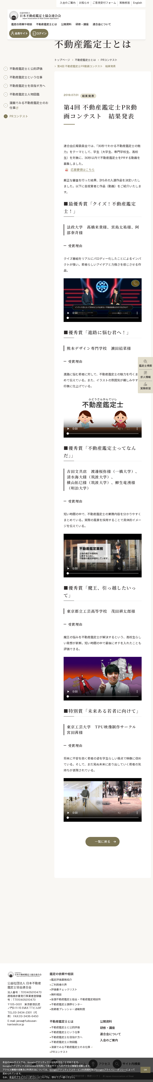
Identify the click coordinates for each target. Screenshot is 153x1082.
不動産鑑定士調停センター (66, 1004)
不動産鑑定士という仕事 (26, 77)
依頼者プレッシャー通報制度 (68, 1009)
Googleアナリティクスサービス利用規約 (70, 1069)
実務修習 (124, 2)
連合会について (102, 24)
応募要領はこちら (83, 170)
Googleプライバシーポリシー (111, 1069)
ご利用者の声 (59, 984)
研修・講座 (82, 24)
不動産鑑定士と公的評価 (26, 68)
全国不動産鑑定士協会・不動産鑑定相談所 (76, 999)
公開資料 (66, 24)
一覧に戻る (102, 841)
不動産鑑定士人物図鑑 (24, 94)
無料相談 (56, 994)
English (137, 2)
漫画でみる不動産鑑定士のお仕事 (29, 105)
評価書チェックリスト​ (64, 989)
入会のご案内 (68, 2)
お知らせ (84, 2)
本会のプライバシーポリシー (23, 1077)
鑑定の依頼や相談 (21, 24)
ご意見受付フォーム (104, 2)
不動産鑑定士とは (46, 24)
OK (145, 1069)
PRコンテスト (19, 116)
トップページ (62, 59)
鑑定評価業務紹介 (61, 979)
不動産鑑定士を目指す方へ (27, 85)
